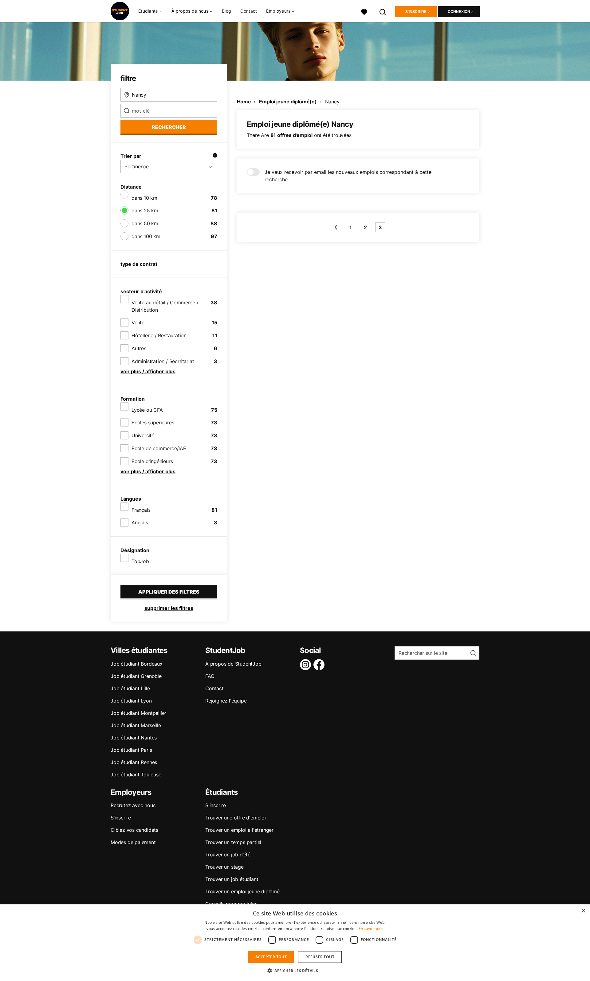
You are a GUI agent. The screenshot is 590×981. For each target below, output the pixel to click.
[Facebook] (320, 664)
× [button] (583, 911)
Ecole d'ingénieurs (152, 461)
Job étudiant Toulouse (136, 774)
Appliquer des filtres (168, 592)
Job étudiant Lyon (131, 701)
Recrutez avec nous (133, 805)
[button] (295, 970)
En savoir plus (371, 928)
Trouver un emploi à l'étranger (239, 830)
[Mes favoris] (364, 11)
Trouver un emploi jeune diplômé (242, 891)
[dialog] (295, 942)
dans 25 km (145, 210)
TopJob (140, 561)
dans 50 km (145, 223)
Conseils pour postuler (231, 904)
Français (141, 510)
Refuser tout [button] (319, 956)
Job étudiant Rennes (134, 762)
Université (143, 435)
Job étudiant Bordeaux (137, 664)
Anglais (140, 522)
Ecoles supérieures (153, 422)
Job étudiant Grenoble (136, 676)
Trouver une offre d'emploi (235, 818)
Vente (138, 322)
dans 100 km (146, 236)
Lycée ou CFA (147, 410)
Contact (248, 11)
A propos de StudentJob (233, 664)
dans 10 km (144, 198)
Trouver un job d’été (227, 854)
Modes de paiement (133, 842)
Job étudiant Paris (131, 750)
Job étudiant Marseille (136, 725)
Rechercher (169, 127)
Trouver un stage (224, 867)
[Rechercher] (383, 11)
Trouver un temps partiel (233, 842)
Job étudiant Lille (130, 688)
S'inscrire (416, 12)
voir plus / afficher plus (147, 371)
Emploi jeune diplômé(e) (288, 101)
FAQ (209, 676)
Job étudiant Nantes (134, 738)
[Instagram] (306, 664)
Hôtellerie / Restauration (159, 335)
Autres (139, 348)
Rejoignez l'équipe (225, 701)
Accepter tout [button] (271, 956)
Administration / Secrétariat (163, 361)
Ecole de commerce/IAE (159, 448)
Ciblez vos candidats (134, 830)
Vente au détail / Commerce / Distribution (165, 306)
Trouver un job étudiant (231, 879)
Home (244, 101)
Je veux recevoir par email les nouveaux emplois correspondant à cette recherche (348, 175)
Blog (226, 11)
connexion (459, 12)
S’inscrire (121, 818)
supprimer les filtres (168, 608)
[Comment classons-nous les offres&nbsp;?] (214, 156)
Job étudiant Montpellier (138, 713)
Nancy (332, 101)
